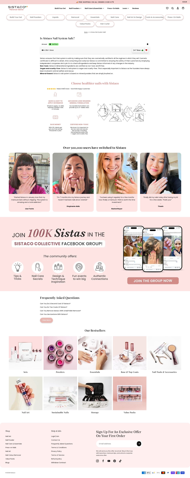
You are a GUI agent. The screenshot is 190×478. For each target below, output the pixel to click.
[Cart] (183, 8)
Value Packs (85, 24)
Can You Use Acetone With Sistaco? (54, 314)
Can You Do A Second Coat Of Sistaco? (55, 303)
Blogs (7, 463)
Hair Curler (105, 24)
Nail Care (115, 17)
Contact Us (55, 440)
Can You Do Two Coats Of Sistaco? (53, 307)
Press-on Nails (10, 448)
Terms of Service (57, 455)
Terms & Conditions (59, 448)
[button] (172, 8)
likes (137, 50)
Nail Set (8, 436)
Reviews (135, 8)
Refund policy (56, 459)
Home (86, 32)
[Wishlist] (167, 8)
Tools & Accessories (154, 17)
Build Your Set (60, 8)
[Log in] (177, 8)
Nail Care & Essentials (13, 444)
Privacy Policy (56, 451)
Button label (5, 218)
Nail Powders (74, 8)
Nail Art (8, 451)
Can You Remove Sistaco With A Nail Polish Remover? (60, 311)
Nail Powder (9, 440)
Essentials (95, 17)
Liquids (55, 17)
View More (46, 320)
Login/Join (55, 436)
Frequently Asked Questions (62, 444)
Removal (75, 17)
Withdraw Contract (58, 463)
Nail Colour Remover (13, 455)
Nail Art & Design (134, 17)
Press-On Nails (113, 8)
